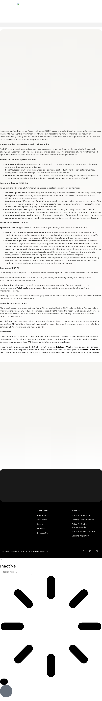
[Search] (4, 681)
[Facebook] (83, 551)
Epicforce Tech (63, 347)
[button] (51, 25)
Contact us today (89, 349)
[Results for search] (51, 626)
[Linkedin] (90, 551)
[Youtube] (97, 551)
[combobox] (16, 572)
